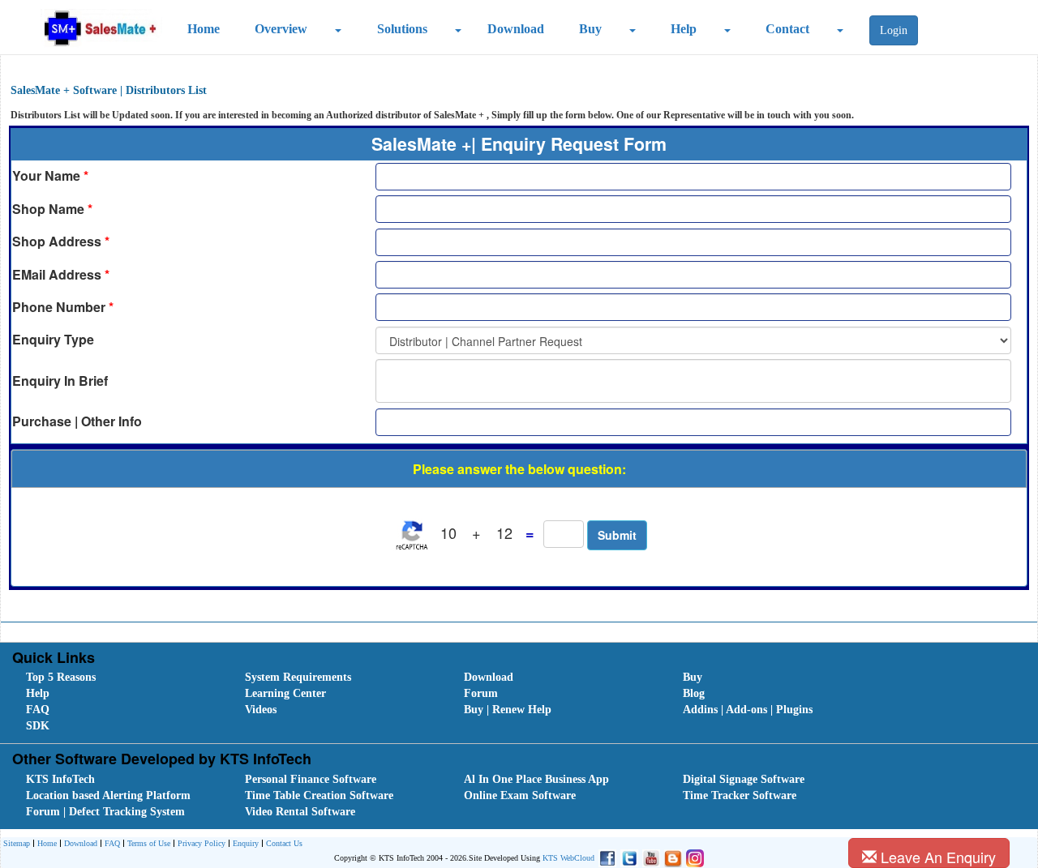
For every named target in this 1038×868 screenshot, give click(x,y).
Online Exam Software (520, 795)
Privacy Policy (201, 843)
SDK (37, 726)
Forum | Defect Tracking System (105, 812)
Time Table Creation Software (319, 795)
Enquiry (246, 843)
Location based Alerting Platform (108, 795)
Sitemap (16, 843)
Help (684, 29)
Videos (261, 709)
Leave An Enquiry (936, 856)
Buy (590, 29)
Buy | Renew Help (507, 709)
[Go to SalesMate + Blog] (671, 857)
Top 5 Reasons (61, 677)
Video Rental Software (300, 812)
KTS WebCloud (568, 857)
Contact (787, 29)
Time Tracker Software (739, 795)
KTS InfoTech (60, 779)
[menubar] (522, 701)
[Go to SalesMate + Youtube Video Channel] (649, 857)
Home (203, 29)
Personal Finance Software (310, 779)
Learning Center (285, 693)
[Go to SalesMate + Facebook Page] (605, 857)
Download (515, 29)
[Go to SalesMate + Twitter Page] (627, 857)
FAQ (37, 709)
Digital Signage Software (743, 779)
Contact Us (284, 843)
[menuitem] (117, 677)
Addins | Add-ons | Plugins (748, 709)
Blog (694, 693)
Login (893, 30)
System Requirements (298, 677)
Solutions (402, 29)
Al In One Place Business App (536, 779)
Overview (281, 29)
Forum (481, 693)
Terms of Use (148, 843)
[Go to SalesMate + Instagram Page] (693, 857)
